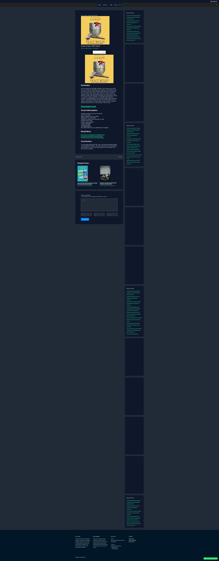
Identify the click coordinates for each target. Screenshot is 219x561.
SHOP (115, 4)
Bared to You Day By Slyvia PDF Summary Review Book (108, 183)
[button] (107, 5)
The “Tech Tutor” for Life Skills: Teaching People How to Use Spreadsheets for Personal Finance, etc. (134, 330)
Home (99, 4)
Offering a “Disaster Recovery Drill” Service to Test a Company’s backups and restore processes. (134, 38)
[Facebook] (211, 1)
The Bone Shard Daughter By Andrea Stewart (92, 137)
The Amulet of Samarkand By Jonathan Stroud (93, 134)
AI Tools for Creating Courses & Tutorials (134, 154)
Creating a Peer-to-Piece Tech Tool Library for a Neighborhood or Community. (133, 22)
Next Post (120, 156)
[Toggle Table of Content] (103, 52)
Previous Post (78, 156)
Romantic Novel (83, 185)
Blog (111, 4)
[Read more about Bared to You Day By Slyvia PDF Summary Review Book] (105, 173)
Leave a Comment (84, 48)
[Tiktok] (216, 1)
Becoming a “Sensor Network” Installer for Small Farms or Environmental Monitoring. (134, 28)
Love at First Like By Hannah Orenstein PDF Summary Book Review (87, 183)
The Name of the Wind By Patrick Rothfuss (92, 136)
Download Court (88, 106)
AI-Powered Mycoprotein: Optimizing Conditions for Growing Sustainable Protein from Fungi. (133, 17)
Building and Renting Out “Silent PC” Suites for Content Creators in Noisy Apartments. (133, 162)
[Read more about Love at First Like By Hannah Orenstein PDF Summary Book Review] (82, 173)
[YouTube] (213, 1)
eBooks (90, 48)
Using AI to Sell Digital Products (132, 333)
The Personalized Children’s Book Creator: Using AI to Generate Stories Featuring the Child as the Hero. (133, 33)
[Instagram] (214, 1)
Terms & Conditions (132, 540)
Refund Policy (131, 538)
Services (105, 4)
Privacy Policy (131, 541)
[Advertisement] (134, 63)
